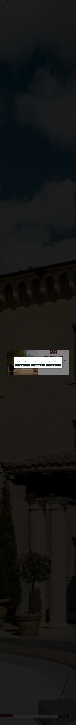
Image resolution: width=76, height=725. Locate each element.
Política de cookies (53, 361)
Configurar (22, 365)
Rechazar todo (38, 365)
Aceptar (53, 365)
